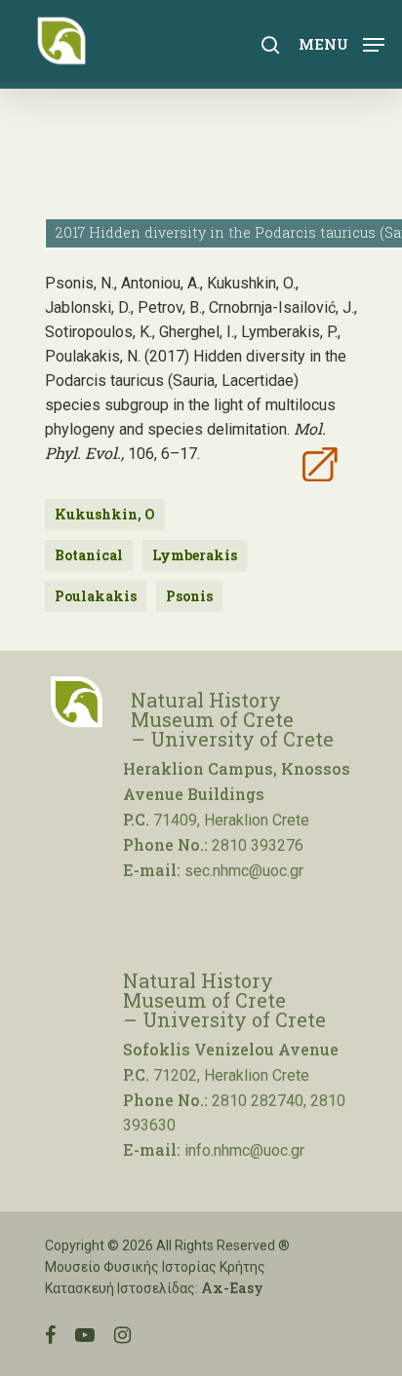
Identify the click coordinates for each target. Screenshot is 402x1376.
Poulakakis (96, 596)
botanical (89, 555)
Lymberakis (194, 555)
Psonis (189, 596)
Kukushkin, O (105, 514)
